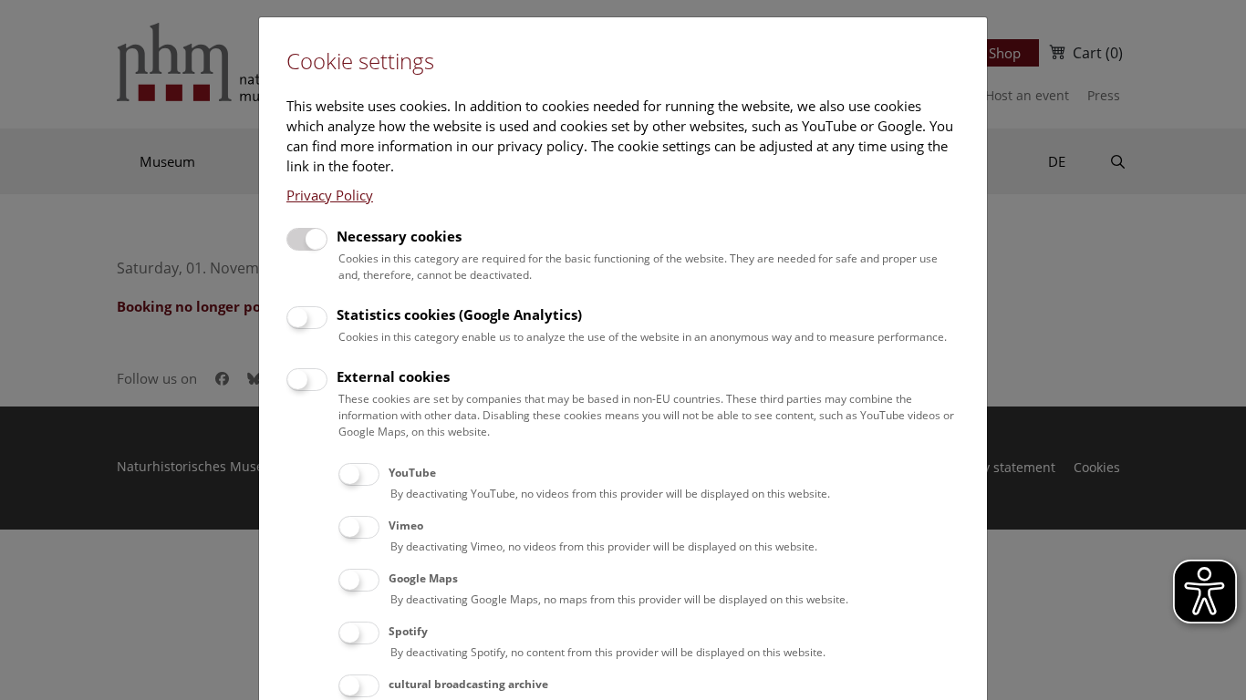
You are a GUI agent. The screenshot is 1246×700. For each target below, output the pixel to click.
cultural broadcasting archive (468, 684)
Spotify (408, 631)
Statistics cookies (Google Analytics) (459, 314)
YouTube (412, 472)
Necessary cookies (399, 236)
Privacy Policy (329, 195)
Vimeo (406, 525)
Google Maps (423, 578)
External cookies (393, 376)
